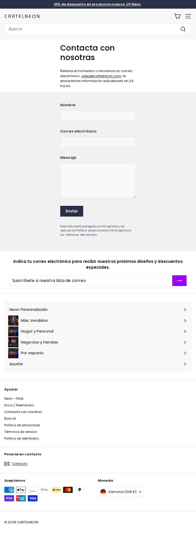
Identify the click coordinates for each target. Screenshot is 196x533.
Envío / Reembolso (19, 405)
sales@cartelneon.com (101, 76)
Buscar (10, 418)
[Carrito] (177, 16)
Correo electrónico (78, 131)
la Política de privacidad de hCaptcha (101, 230)
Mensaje (68, 157)
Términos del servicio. (81, 235)
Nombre (68, 105)
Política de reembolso (21, 438)
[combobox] (98, 29)
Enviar (72, 211)
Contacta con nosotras (23, 412)
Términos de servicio (20, 432)
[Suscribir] (179, 280)
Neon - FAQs (13, 398)
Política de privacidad (22, 425)
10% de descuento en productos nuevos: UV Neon (97, 4)
